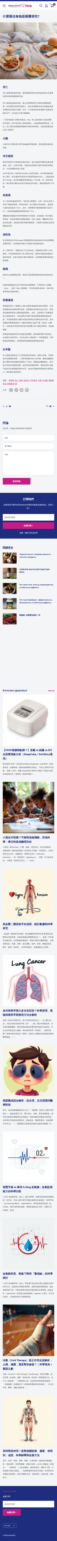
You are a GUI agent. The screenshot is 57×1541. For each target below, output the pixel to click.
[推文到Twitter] (22, 390)
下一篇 (48, 406)
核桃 (21, 380)
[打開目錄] (4, 6)
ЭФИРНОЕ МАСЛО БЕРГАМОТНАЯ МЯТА (34, 570)
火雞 (40, 380)
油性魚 (26, 380)
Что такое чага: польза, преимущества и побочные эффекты (36, 586)
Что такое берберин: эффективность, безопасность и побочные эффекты (35, 601)
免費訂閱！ (28, 525)
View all (51, 691)
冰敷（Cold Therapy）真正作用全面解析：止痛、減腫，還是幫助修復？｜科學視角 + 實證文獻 (27, 1364)
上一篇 (8, 406)
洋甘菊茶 (33, 380)
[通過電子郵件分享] (27, 390)
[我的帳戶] (46, 5)
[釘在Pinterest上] (16, 390)
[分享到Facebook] (11, 390)
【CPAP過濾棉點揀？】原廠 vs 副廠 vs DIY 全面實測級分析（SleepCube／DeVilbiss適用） (28, 754)
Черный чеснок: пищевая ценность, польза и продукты (35, 555)
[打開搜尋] (40, 5)
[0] (52, 5)
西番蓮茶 (10, 384)
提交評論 (16, 481)
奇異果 (11, 380)
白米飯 (45, 380)
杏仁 (16, 380)
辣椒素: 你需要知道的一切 (29, 615)
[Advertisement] (28, 659)
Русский (7, 1525)
